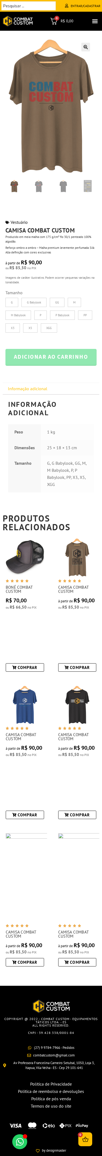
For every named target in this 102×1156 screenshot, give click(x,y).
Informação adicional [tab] (27, 388)
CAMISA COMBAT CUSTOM (73, 589)
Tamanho (14, 292)
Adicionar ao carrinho (51, 356)
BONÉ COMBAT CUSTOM (19, 589)
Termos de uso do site (51, 1106)
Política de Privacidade (51, 1084)
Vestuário (19, 222)
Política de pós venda (51, 1098)
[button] (94, 21)
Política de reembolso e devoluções (51, 1091)
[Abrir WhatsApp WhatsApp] (19, 1141)
